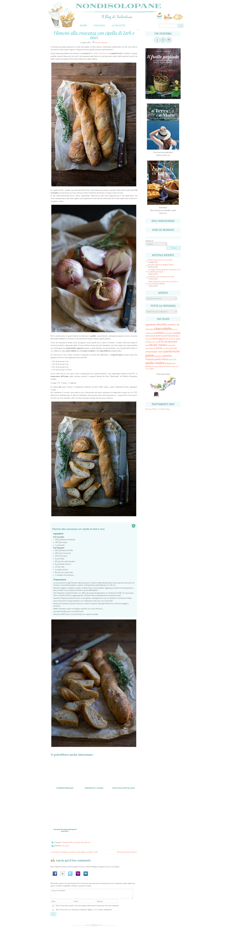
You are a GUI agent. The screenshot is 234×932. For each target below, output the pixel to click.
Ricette (88, 842)
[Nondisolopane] (61, 28)
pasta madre (154, 363)
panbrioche (172, 351)
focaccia (148, 339)
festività (171, 335)
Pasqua (149, 359)
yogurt (151, 369)
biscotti (161, 324)
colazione (149, 333)
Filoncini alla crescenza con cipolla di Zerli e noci (94, 35)
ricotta (173, 366)
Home (83, 25)
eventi (164, 335)
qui (169, 155)
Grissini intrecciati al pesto (126, 852)
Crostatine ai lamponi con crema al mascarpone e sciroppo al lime (75, 852)
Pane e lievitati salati (76, 842)
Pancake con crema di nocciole (161, 277)
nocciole (166, 348)
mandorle (171, 345)
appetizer (150, 324)
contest (159, 332)
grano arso (155, 342)
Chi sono (99, 25)
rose (177, 366)
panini (167, 355)
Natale (159, 348)
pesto (148, 366)
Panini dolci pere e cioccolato (160, 260)
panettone (158, 356)
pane (67, 845)
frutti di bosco (170, 339)
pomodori (166, 366)
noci (63, 845)
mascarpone (150, 348)
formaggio (158, 338)
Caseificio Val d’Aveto (99, 53)
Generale (65, 842)
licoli (147, 345)
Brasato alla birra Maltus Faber (161, 265)
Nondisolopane (89, 4)
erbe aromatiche (153, 335)
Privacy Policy (151, 409)
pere (174, 363)
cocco (174, 329)
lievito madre (158, 345)
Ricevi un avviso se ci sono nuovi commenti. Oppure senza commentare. (84, 909)
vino (146, 369)
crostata (176, 332)
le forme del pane (168, 341)
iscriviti (95, 909)
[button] (56, 877)
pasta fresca (161, 359)
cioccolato (163, 328)
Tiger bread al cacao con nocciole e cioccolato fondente (163, 282)
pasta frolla (172, 359)
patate (168, 363)
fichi (177, 336)
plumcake (158, 366)
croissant (167, 333)
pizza (153, 366)
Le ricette (118, 25)
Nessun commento (101, 42)
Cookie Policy (164, 409)
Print (134, 525)
